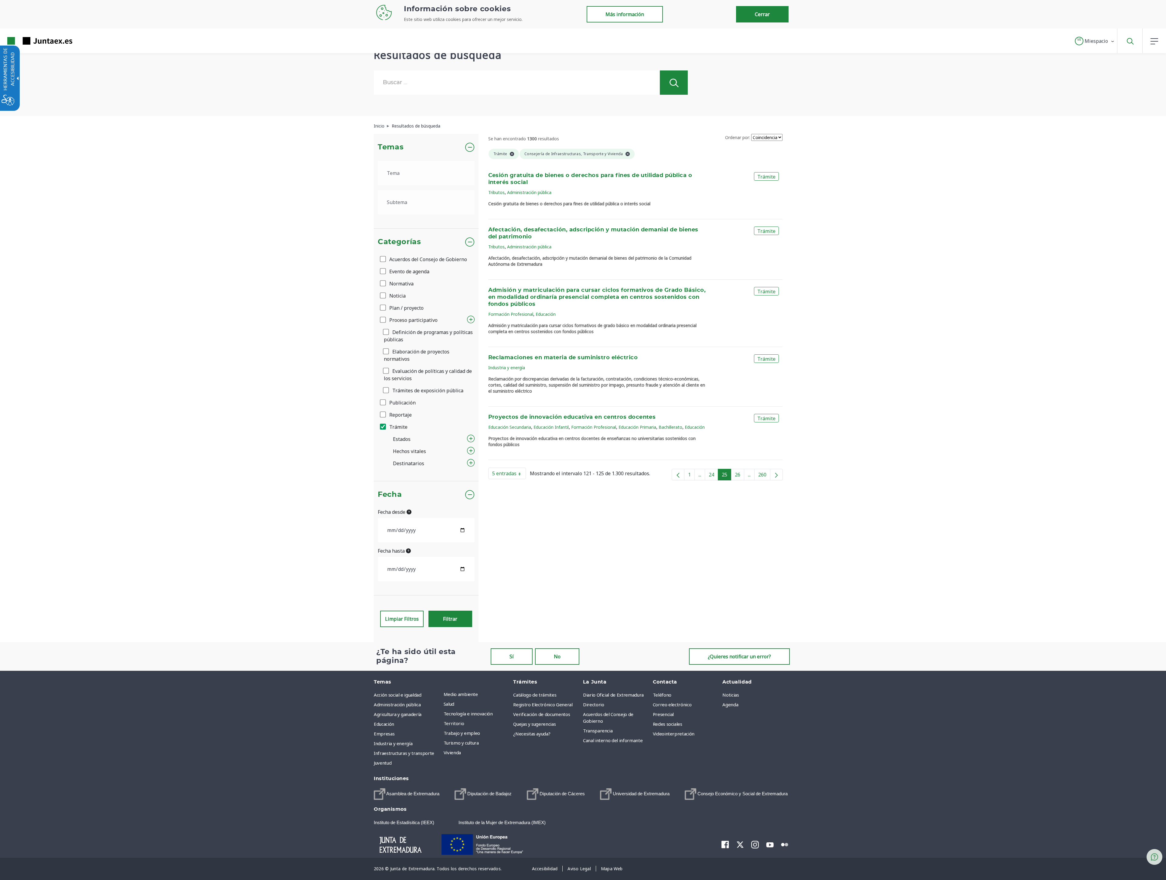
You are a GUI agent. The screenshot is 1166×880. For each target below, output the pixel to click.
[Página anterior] (678, 474)
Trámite (397, 427)
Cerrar (762, 14)
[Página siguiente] (776, 474)
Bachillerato (670, 427)
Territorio (454, 723)
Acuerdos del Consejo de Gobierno (427, 259)
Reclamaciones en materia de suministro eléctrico (563, 357)
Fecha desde (392, 512)
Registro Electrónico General (542, 704)
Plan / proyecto (406, 308)
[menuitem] (477, 694)
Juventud (382, 763)
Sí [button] (512, 656)
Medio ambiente (461, 694)
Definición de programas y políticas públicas (428, 336)
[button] (1094, 41)
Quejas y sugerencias (534, 724)
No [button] (557, 656)
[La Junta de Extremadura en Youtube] (769, 844)
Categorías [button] (399, 242)
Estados (402, 439)
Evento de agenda (408, 271)
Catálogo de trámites (534, 695)
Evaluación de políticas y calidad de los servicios (428, 375)
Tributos (496, 192)
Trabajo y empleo (462, 733)
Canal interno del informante (613, 740)
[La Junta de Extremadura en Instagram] (755, 844)
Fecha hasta (392, 550)
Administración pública (529, 192)
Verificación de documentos (541, 714)
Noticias (730, 695)
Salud (449, 704)
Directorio (593, 704)
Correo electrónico (672, 704)
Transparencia (597, 731)
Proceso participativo (413, 320)
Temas (391, 147)
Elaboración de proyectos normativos (416, 355)
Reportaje (400, 414)
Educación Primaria (637, 427)
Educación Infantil (551, 427)
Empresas (384, 734)
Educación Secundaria (509, 427)
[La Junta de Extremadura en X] (740, 844)
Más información (624, 14)
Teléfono (662, 695)
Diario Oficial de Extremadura (613, 695)
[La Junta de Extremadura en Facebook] (725, 844)
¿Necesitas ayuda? (531, 734)
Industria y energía (506, 367)
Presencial (663, 714)
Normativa (401, 283)
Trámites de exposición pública (427, 390)
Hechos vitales (409, 451)
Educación (546, 314)
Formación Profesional (510, 314)
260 (764, 475)
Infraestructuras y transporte (404, 753)
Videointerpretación (673, 734)
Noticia (397, 295)
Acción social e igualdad (397, 695)
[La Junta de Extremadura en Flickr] (784, 844)
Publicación (402, 402)
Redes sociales (667, 724)
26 (739, 475)
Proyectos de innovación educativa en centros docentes (572, 417)
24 (713, 475)
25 (726, 475)
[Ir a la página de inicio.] (29, 41)
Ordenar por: (737, 137)
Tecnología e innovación (468, 714)
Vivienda (452, 752)
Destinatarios (408, 463)
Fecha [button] (390, 494)
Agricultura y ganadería (397, 714)
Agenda (730, 704)
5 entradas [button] (509, 474)
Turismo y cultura (461, 743)
